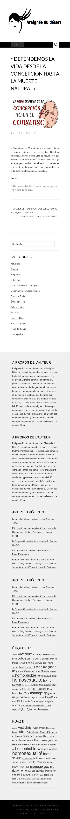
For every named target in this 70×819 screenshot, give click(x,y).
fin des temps (26, 667)
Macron (50, 689)
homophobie (25, 675)
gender (20, 671)
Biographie (16, 274)
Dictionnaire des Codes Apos (24, 285)
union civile (46, 705)
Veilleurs (15, 709)
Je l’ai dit (26, 186)
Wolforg (43, 813)
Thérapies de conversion (31, 705)
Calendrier (15, 280)
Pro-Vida (15, 190)
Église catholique (35, 709)
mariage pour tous (36, 697)
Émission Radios (19, 296)
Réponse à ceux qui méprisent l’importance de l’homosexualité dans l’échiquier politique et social (34, 532)
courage (38, 663)
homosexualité (27, 680)
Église (22, 709)
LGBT (30, 689)
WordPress (51, 806)
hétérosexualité (42, 684)
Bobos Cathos (33, 659)
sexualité (16, 705)
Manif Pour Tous (20, 693)
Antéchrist (25, 654)
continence (27, 662)
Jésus (15, 689)
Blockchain (50, 655)
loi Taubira (40, 688)
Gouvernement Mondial (36, 671)
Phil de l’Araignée (19, 323)
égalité (45, 709)
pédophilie (48, 701)
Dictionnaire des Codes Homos (25, 291)
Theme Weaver (47, 809)
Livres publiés (17, 318)
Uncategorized (17, 334)
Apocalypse (39, 654)
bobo (14, 659)
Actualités (15, 264)
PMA (36, 701)
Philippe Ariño (25, 701)
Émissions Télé (18, 302)
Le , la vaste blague (39, 216)
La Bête (22, 689)
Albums (14, 269)
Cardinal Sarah (47, 659)
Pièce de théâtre (18, 329)
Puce (41, 701)
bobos (21, 658)
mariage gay (39, 693)
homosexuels (27, 685)
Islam (54, 685)
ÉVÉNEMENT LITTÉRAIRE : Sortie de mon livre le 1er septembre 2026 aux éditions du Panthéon (34, 563)
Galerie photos (17, 307)
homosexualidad (49, 186)
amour (14, 655)
